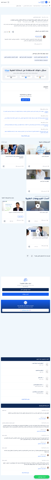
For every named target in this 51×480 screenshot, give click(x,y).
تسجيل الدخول (4, 2)
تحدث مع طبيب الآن (25, 289)
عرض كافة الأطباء (25, 399)
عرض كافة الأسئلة (25, 136)
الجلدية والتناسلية (40, 393)
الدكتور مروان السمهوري (42, 443)
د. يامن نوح (40, 377)
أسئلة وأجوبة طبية (37, 5)
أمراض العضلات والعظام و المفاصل (8, 422)
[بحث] (8, 2)
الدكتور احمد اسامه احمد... (37, 363)
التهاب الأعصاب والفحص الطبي (11, 57)
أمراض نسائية (4, 435)
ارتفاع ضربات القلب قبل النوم (26, 57)
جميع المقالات (4, 142)
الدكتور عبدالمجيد (39, 370)
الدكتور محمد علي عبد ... (42, 418)
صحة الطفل (4, 410)
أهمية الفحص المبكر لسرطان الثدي (40, 238)
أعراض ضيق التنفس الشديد (40, 57)
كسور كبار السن (45, 156)
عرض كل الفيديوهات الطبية (8, 197)
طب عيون (41, 372)
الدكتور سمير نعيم (38, 36)
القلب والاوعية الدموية (39, 386)
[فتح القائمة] (49, 2)
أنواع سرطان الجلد (44, 212)
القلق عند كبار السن (44, 181)
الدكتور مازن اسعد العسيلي (41, 431)
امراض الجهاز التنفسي (27, 5)
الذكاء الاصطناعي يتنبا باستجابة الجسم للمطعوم (14, 157)
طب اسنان (41, 364)
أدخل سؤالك (25, 294)
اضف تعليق (24, 99)
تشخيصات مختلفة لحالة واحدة (41, 60)
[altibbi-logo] (43, 2)
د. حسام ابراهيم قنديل (38, 384)
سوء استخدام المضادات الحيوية (16, 212)
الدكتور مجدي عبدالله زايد (37, 392)
